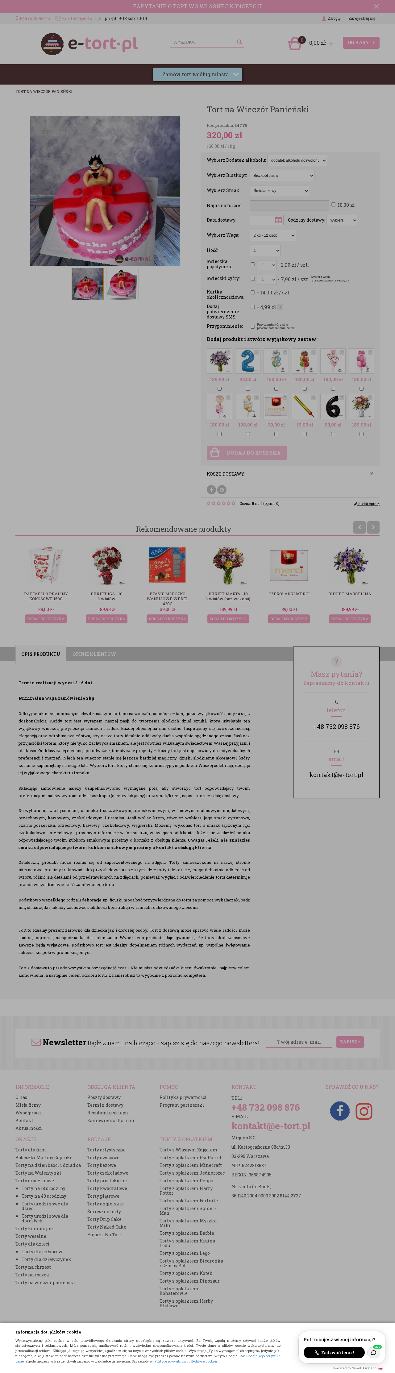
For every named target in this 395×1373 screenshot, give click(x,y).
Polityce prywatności (171, 1361)
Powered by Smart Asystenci (358, 1368)
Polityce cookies (205, 1361)
